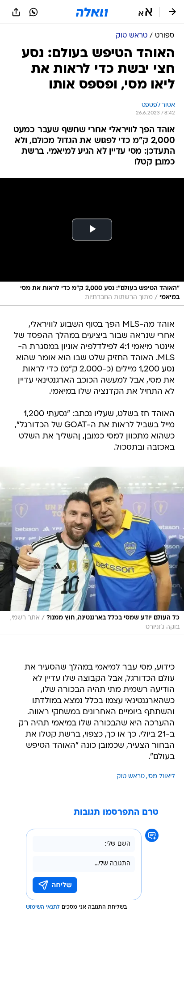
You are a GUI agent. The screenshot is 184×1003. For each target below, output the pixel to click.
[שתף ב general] (16, 12)
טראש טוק (131, 777)
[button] (145, 12)
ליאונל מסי (161, 777)
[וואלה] (92, 12)
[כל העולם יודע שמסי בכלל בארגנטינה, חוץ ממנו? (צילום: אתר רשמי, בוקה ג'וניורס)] (92, 551)
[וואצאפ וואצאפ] (33, 12)
